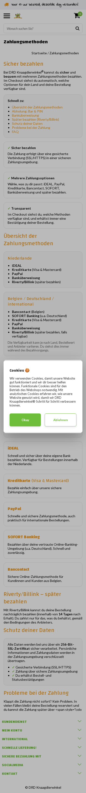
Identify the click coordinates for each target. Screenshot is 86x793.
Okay (25, 420)
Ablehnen (60, 420)
